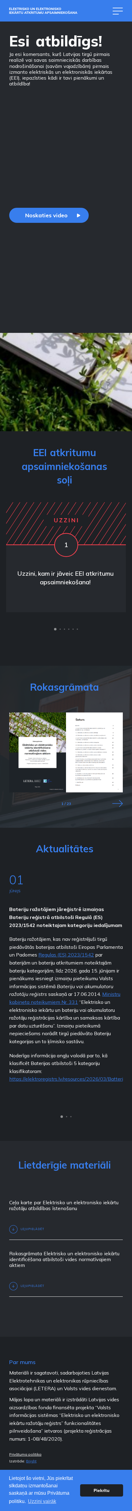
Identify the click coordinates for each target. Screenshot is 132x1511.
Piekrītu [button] (102, 1490)
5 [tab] (73, 629)
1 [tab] (55, 629)
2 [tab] (60, 629)
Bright (31, 1461)
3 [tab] (64, 629)
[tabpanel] (66, 557)
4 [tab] (68, 629)
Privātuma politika (25, 1454)
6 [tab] (77, 629)
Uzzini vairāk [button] (42, 1501)
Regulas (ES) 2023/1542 (66, 955)
